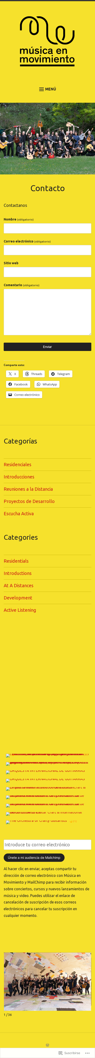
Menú (50, 89)
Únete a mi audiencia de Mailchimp (34, 857)
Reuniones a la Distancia (28, 489)
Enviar (47, 347)
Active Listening (20, 610)
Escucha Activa (19, 513)
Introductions (18, 573)
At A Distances (18, 585)
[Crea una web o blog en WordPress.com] (47, 1045)
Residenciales (17, 464)
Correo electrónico (27, 241)
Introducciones (19, 476)
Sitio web (11, 263)
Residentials (16, 561)
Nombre (19, 219)
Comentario (21, 285)
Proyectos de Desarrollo (29, 501)
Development (18, 597)
